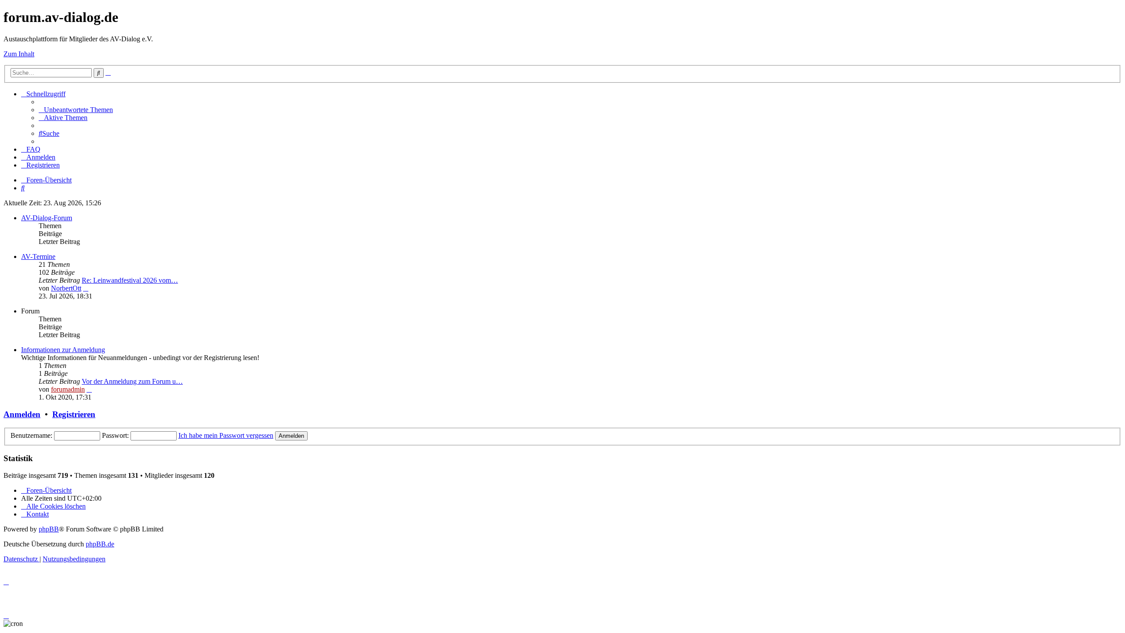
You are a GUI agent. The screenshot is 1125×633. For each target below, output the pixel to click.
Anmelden (22, 414)
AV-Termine (38, 256)
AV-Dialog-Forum (46, 218)
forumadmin (68, 389)
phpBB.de (100, 544)
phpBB (49, 529)
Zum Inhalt (19, 54)
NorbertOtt (66, 288)
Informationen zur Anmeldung (63, 349)
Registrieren (73, 414)
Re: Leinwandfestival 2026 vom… (130, 280)
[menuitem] (76, 109)
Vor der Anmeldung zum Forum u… (132, 381)
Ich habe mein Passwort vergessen (225, 435)
